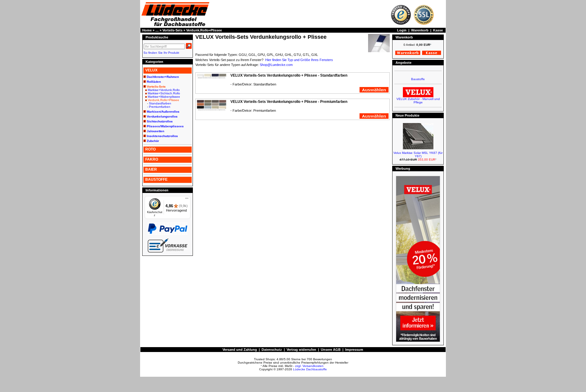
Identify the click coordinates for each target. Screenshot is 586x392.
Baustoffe (418, 76)
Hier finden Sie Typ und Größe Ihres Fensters (299, 60)
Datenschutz (272, 349)
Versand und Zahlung (239, 349)
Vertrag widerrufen (301, 349)
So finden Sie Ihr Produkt (161, 52)
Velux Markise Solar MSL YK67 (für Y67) (418, 154)
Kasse (438, 30)
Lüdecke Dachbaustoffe (310, 369)
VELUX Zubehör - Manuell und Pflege (418, 97)
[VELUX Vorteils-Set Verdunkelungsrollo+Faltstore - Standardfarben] (211, 77)
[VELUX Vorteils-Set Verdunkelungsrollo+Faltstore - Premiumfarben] (211, 109)
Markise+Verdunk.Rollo (164, 90)
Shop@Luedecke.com (276, 65)
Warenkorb (420, 30)
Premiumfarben (159, 106)
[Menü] (186, 199)
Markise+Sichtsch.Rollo (164, 93)
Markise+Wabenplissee (164, 96)
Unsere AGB (331, 349)
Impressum (354, 349)
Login (402, 30)
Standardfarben (160, 103)
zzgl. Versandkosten (309, 366)
